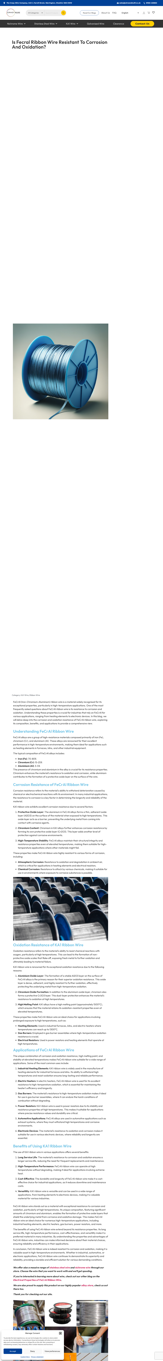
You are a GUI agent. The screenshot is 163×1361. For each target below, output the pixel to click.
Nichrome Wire (15, 23)
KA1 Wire (70, 23)
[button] (60, 1333)
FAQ (114, 12)
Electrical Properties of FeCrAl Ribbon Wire (37, 1279)
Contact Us (142, 23)
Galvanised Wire (95, 23)
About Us (105, 12)
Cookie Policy (25, 1357)
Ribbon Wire (34, 695)
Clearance (118, 23)
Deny (32, 1351)
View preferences (52, 1351)
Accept (13, 1351)
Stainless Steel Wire (44, 23)
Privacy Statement (37, 1357)
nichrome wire (82, 1267)
